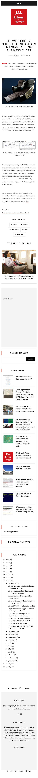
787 (9, 63)
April (10, 652)
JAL (6, 66)
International (31, 63)
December (12, 583)
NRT (24, 66)
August (11, 640)
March (11, 655)
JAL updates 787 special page (19, 624)
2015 (8, 569)
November (12, 632)
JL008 (18, 66)
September (12, 637)
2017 (8, 566)
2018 (8, 563)
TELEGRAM (15, 229)
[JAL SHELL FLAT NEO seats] (19, 104)
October (11, 635)
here (27, 201)
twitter (13, 688)
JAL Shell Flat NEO (23, 179)
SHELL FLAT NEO (22, 69)
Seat (13, 69)
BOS (14, 63)
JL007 (11, 66)
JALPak (10, 55)
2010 (8, 664)
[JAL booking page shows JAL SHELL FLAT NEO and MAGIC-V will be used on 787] (19, 150)
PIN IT (27, 229)
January (11, 661)
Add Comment (25, 55)
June (10, 646)
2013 (8, 575)
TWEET (25, 225)
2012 (8, 578)
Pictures (30, 66)
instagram (26, 688)
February (12, 658)
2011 (8, 580)
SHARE (15, 225)
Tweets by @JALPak (10, 532)
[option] (19, 265)
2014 (8, 572)
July (10, 643)
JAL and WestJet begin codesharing (21, 606)
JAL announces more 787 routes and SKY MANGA (15, 213)
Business (20, 63)
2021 (8, 560)
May (10, 649)
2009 (8, 667)
